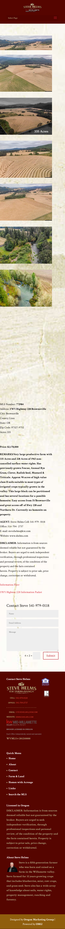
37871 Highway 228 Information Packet (21, 592)
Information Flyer (10, 584)
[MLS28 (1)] (26, 220)
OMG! (39, 924)
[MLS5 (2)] (26, 263)
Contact (13, 770)
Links (12, 788)
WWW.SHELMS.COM (24, 717)
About (12, 764)
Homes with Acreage (21, 782)
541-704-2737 (22, 703)
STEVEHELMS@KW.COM (26, 712)
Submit (50, 656)
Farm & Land (16, 776)
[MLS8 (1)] (26, 177)
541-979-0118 (22, 698)
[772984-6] (26, 306)
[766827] (26, 134)
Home (12, 758)
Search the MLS (17, 794)
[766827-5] (26, 91)
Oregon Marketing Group (39, 919)
